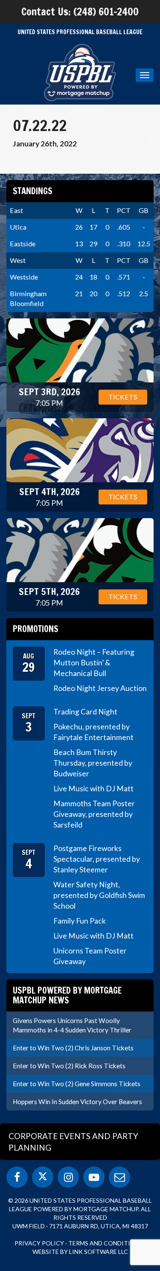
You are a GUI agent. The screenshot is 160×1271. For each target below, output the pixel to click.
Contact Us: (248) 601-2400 (80, 11)
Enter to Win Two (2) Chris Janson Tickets (73, 1048)
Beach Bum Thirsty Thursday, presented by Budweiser (92, 763)
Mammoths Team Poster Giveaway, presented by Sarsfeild (94, 814)
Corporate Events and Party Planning (73, 1141)
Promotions (35, 629)
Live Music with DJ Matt (93, 788)
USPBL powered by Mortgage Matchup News (67, 995)
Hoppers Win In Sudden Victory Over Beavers (77, 1101)
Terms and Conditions (105, 1243)
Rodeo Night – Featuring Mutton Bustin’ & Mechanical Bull (93, 662)
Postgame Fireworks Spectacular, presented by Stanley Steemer (96, 859)
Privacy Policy (39, 1243)
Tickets (122, 397)
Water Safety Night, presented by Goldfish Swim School (99, 895)
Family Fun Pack (79, 920)
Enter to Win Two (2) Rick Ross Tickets (69, 1066)
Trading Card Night (85, 711)
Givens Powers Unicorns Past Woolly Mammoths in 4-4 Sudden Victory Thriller (72, 1025)
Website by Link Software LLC (80, 1251)
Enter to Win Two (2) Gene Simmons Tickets (76, 1083)
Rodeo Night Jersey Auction (100, 688)
